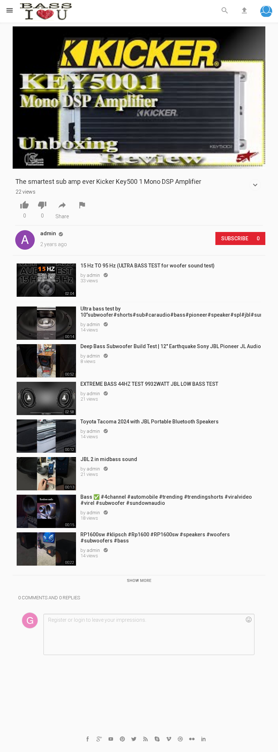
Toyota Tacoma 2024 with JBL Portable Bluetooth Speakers (149, 421)
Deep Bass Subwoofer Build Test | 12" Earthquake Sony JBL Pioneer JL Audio (170, 346)
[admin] (25, 240)
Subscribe (240, 238)
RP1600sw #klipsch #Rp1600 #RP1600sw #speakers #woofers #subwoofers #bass (155, 538)
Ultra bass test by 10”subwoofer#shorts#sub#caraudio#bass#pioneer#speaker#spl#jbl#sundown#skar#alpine (170, 312)
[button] (266, 12)
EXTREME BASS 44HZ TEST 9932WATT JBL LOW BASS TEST (149, 384)
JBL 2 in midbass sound (108, 459)
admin (94, 275)
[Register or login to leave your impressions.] (149, 634)
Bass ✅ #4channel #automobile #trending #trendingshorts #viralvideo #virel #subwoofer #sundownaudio (166, 500)
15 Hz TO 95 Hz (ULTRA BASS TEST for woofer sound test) (147, 266)
